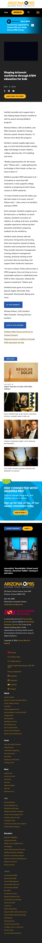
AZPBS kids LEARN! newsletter (13, 811)
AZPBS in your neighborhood (13, 843)
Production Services (10, 894)
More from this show (15, 96)
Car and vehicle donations (12, 933)
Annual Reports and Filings (12, 900)
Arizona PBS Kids (9, 802)
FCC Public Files (14, 657)
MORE (27, 528)
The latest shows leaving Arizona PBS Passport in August (19, 470)
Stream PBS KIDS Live (11, 805)
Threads (12, 689)
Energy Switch (8, 715)
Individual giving (9, 921)
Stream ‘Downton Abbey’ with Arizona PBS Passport (19, 442)
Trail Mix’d (7, 706)
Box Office (7, 891)
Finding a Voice (9, 763)
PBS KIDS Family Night (11, 808)
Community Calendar (11, 887)
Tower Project (8, 930)
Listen (6, 740)
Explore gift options (10, 909)
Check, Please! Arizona (11, 703)
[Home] (21, 3)
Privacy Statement (14, 671)
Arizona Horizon (9, 776)
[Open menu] (38, 12)
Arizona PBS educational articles (14, 849)
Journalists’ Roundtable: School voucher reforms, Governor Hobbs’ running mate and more (22, 570)
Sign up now (20, 512)
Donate (13, 652)
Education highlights (10, 837)
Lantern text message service (13, 815)
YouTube (13, 684)
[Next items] (34, 549)
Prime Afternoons (10, 725)
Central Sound (8, 747)
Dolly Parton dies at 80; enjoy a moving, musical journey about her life (20, 415)
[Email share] (14, 91)
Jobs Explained (9, 719)
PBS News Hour (9, 791)
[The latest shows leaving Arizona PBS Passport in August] (21, 448)
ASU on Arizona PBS (10, 728)
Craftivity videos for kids (12, 818)
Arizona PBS (16, 625)
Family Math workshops (12, 827)
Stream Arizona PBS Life (12, 731)
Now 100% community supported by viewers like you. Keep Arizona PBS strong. (18, 25)
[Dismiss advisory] (32, 25)
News (6, 769)
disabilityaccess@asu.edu (13, 604)
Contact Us (7, 906)
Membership (8, 918)
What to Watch (9, 697)
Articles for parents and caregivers (15, 824)
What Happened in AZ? (11, 709)
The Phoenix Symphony (11, 750)
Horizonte (7, 779)
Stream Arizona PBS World (12, 734)
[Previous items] (7, 549)
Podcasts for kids (9, 821)
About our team (9, 865)
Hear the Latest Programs (12, 744)
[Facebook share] (6, 91)
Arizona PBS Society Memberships (15, 915)
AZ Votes (7, 782)
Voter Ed (7, 788)
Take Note (7, 757)
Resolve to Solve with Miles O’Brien (15, 700)
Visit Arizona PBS (9, 903)
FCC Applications (14, 661)
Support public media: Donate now (15, 912)
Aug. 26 (8, 384)
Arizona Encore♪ (9, 753)
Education (8, 833)
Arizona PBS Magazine (11, 881)
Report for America (10, 862)
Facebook (13, 676)
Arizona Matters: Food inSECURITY (15, 712)
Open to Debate (9, 785)
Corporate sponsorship (11, 924)
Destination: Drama (10, 722)
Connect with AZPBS (10, 875)
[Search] (28, 12)
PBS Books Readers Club (12, 897)
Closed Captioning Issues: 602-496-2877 (21, 666)
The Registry (8, 846)
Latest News (8, 773)
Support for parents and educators (15, 859)
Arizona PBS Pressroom (11, 884)
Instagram (13, 680)
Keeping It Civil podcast (11, 760)
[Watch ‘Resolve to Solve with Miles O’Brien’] (21, 364)
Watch (6, 693)
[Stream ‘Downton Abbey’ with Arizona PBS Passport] (21, 421)
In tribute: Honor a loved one (13, 927)
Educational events (10, 840)
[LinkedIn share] (10, 91)
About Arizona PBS (10, 878)
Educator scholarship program (14, 856)
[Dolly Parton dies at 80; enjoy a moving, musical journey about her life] (21, 394)
